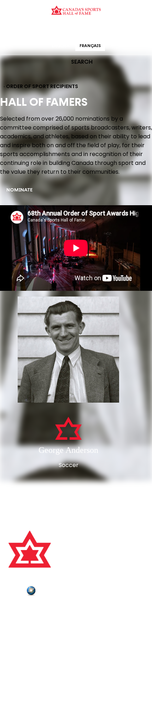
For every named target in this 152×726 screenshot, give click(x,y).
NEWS (16, 640)
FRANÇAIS (90, 46)
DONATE (19, 650)
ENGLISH (61, 46)
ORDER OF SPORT (85, 30)
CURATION (19, 30)
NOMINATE (19, 190)
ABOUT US (21, 610)
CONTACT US (25, 620)
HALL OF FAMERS (126, 30)
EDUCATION (49, 30)
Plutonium (51, 592)
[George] (68, 350)
